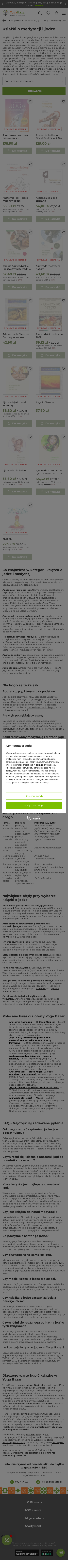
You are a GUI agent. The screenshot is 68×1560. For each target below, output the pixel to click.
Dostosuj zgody (34, 795)
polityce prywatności (45, 765)
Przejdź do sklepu (34, 805)
